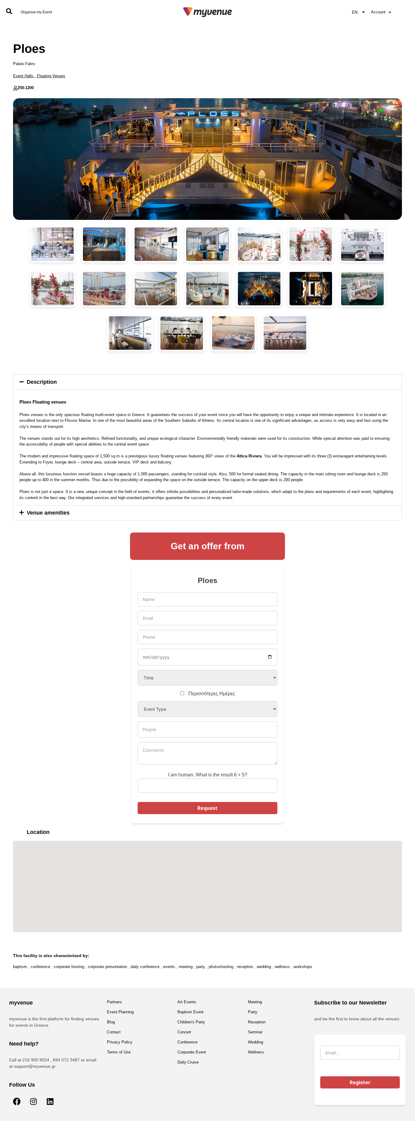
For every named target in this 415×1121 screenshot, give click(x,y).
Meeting (255, 1002)
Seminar (255, 1032)
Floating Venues (51, 76)
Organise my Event (36, 12)
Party (252, 1012)
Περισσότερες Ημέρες (211, 693)
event (366, 491)
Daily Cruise (188, 1062)
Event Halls (23, 76)
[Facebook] (16, 1101)
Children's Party (191, 1022)
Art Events (186, 1002)
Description (42, 382)
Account (378, 12)
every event (221, 497)
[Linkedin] (50, 1101)
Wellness (256, 1052)
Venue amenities (48, 513)
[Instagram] (33, 1101)
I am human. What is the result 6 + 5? (207, 774)
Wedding (255, 1042)
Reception (257, 1022)
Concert (184, 1032)
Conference (187, 1042)
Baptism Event (190, 1012)
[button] (207, 382)
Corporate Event (191, 1052)
